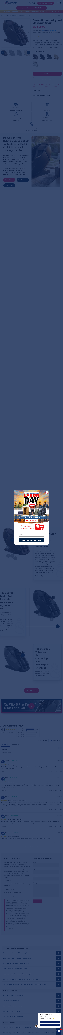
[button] (59, 1031)
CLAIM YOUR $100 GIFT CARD (31, 540)
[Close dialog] (46, 492)
